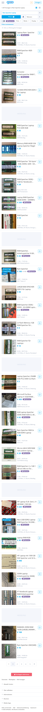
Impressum (33, 707)
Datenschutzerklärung (23, 707)
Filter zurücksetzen (8, 24)
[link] (9, 664)
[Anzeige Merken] (39, 33)
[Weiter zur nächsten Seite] (34, 664)
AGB (14, 707)
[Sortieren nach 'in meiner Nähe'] (23, 16)
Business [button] (6, 699)
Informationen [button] (8, 694)
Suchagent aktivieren (22, 674)
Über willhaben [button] (8, 690)
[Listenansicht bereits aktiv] (36, 7)
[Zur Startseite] (10, 3)
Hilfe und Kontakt (6, 707)
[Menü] (3, 3)
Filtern (11, 17)
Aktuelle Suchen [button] (8, 684)
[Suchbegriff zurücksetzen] (39, 12)
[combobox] (20, 12)
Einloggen (38, 2)
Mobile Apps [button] (7, 703)
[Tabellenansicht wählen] (39, 7)
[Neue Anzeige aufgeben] (31, 2)
